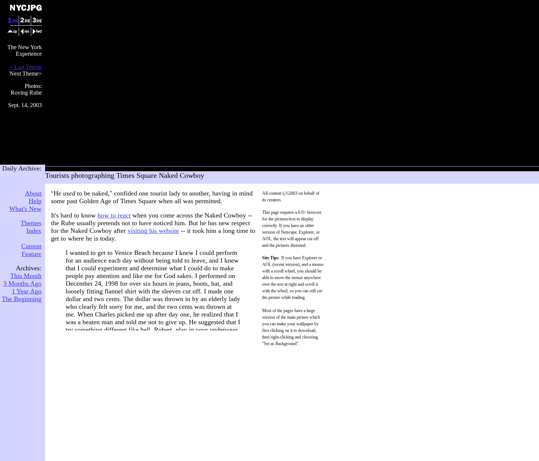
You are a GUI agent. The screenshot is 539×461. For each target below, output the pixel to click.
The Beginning (21, 299)
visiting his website (153, 230)
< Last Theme (26, 67)
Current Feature (31, 249)
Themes (31, 223)
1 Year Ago (26, 291)
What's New (25, 208)
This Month (25, 275)
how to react (114, 215)
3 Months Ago (22, 283)
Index (33, 230)
